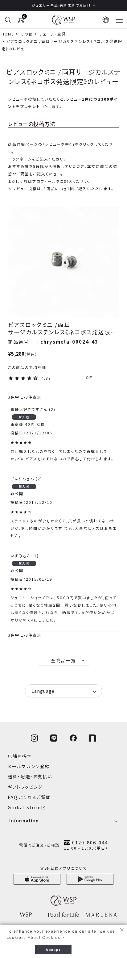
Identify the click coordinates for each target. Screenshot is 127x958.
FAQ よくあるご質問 (29, 797)
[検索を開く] (8, 20)
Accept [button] (53, 950)
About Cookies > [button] (46, 937)
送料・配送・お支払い (30, 776)
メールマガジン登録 (29, 766)
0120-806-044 (90, 842)
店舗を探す (20, 756)
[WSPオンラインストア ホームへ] (63, 20)
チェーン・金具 (52, 33)
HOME (8, 33)
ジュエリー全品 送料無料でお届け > (63, 5)
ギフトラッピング (25, 787)
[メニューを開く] (119, 20)
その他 (26, 33)
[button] (106, 20)
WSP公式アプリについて (63, 868)
